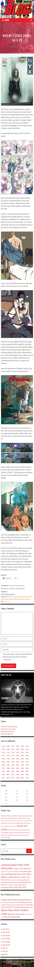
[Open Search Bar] (31, 20)
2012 (8, 775)
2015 (22, 775)
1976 (27, 752)
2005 (3, 771)
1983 (3, 759)
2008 (17, 771)
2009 (22, 771)
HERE (12, 714)
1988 (27, 759)
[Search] (29, 851)
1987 (22, 759)
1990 (8, 762)
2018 (8, 778)
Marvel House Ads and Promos (17, 830)
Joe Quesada (13, 585)
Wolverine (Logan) (12, 917)
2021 (22, 778)
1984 (8, 759)
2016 (27, 775)
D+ (6, 800)
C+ (6, 797)
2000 (8, 768)
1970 (27, 749)
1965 (3, 749)
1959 (3, 746)
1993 (22, 762)
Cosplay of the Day (22, 823)
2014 (17, 775)
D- (27, 800)
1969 (22, 749)
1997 (17, 765)
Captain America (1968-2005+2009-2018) (11, 871)
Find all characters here (9, 727)
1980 (17, 756)
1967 (12, 749)
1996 (12, 765)
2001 (12, 768)
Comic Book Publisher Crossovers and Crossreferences (14, 820)
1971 (3, 752)
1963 (22, 746)
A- (27, 791)
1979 (12, 756)
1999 (27, 765)
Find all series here (7, 731)
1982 (27, 756)
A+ (6, 791)
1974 (17, 752)
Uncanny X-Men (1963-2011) (13, 887)
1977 (3, 756)
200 (3, 768)
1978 (8, 756)
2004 (9, 601)
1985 (12, 759)
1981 (22, 756)
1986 (17, 759)
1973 (12, 752)
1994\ (3, 765)
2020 (17, 778)
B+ (6, 794)
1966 (8, 749)
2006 (8, 771)
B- (27, 794)
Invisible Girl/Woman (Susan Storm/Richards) (13, 905)
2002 (17, 768)
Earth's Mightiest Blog (12, 962)
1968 (17, 749)
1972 (8, 752)
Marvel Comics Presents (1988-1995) (15, 885)
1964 (27, 746)
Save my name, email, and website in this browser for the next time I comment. (17, 657)
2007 (12, 771)
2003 (5, 601)
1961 (12, 746)
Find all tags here (7, 734)
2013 (12, 775)
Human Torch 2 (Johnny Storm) (21, 902)
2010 (27, 771)
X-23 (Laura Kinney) (24, 599)
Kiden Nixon (24, 597)
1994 (27, 762)
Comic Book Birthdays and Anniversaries (17, 818)
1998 (22, 765)
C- (27, 797)
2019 (12, 778)
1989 (3, 762)
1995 (8, 765)
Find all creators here (8, 729)
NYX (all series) (10, 594)
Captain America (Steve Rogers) (15, 900)
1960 (8, 746)
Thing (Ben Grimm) (16, 914)
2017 (3, 778)
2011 (3, 775)
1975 (22, 752)
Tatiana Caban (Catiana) (11, 599)
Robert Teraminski (17, 589)
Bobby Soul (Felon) (14, 597)
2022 (27, 778)
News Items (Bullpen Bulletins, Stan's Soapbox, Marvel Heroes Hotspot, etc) (15, 832)
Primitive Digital (17, 964)
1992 (17, 762)
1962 (17, 746)
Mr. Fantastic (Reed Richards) (23, 907)
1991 (12, 762)
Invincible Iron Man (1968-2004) (19, 880)
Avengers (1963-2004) (21, 869)
